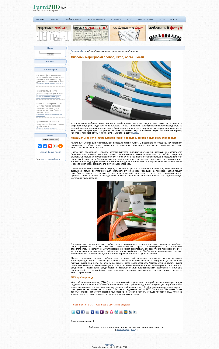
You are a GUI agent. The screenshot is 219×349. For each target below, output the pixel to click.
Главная (40, 19)
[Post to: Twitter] (73, 312)
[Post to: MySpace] (92, 312)
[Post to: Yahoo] (102, 312)
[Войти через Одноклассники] (60, 146)
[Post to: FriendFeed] (97, 312)
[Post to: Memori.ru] (111, 312)
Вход (133, 329)
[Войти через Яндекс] (50, 146)
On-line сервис (146, 19)
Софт (129, 19)
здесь (135, 133)
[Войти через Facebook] (45, 146)
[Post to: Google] (87, 312)
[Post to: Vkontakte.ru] (135, 312)
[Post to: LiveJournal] (130, 312)
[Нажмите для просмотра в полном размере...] (126, 119)
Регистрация (123, 329)
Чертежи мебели (96, 19)
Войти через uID (50, 140)
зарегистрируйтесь (50, 159)
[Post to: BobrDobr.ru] (106, 312)
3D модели (116, 19)
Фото (162, 19)
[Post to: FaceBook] (82, 312)
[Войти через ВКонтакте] (40, 146)
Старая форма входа (50, 152)
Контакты (109, 345)
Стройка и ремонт (73, 19)
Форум (173, 19)
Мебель (54, 19)
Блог (83, 51)
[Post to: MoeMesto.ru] (116, 312)
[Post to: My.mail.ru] (125, 312)
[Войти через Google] (55, 146)
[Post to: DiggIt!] (78, 312)
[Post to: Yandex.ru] (121, 312)
